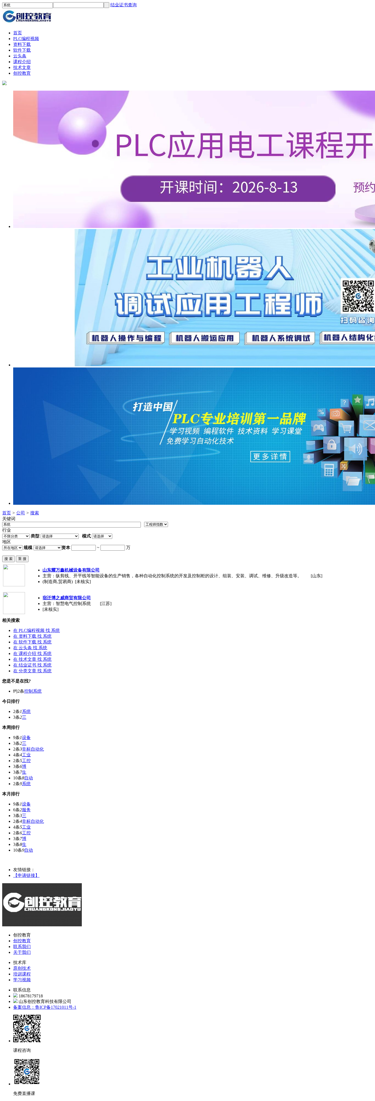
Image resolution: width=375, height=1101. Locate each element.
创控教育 (22, 940)
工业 (26, 754)
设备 (26, 737)
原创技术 (22, 968)
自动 (28, 778)
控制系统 (33, 691)
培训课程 (22, 974)
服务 (26, 809)
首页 (6, 513)
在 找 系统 (36, 630)
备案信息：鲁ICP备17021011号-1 (44, 1007)
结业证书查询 (123, 4)
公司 (20, 513)
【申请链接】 (26, 875)
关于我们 (22, 952)
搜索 (34, 513)
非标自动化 (33, 749)
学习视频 (22, 979)
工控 (26, 760)
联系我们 (22, 946)
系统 (26, 711)
